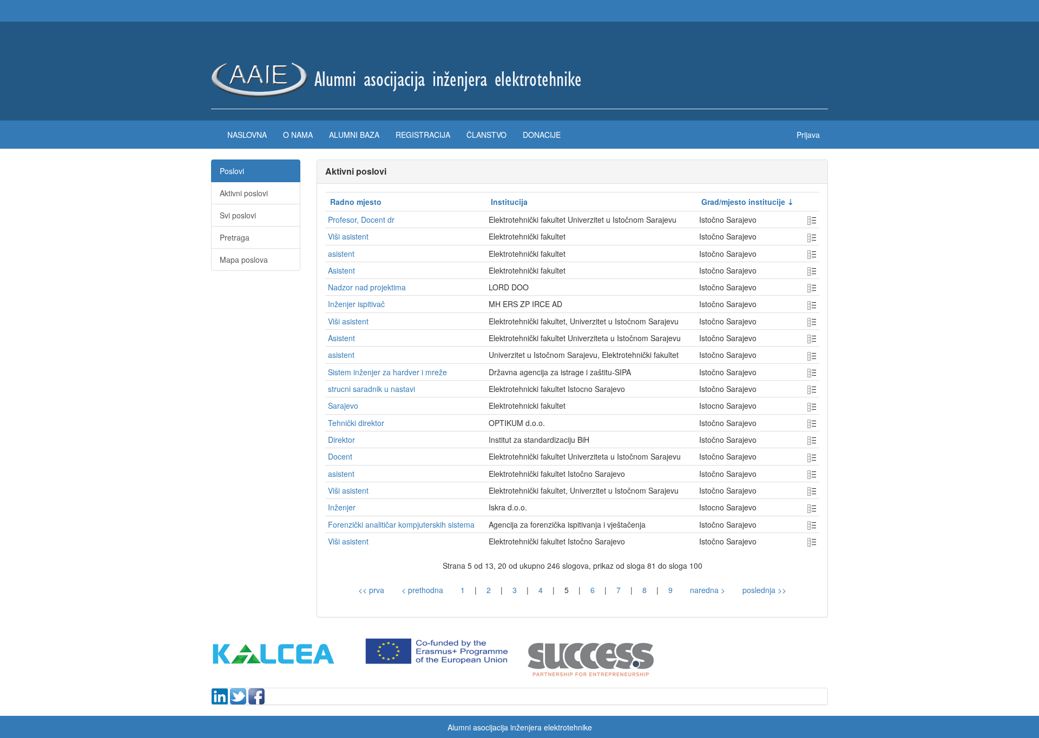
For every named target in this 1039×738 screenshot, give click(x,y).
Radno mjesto (356, 201)
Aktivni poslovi (244, 193)
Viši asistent (348, 236)
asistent (341, 253)
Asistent (341, 270)
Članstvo (486, 134)
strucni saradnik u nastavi (371, 388)
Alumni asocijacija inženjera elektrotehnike (520, 727)
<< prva (371, 589)
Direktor (341, 439)
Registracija (423, 134)
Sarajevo (343, 405)
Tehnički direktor (356, 422)
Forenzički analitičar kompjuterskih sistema (401, 524)
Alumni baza (354, 134)
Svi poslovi (238, 215)
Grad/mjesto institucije (743, 201)
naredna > (707, 589)
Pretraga (234, 237)
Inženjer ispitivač (356, 303)
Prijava (808, 134)
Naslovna (247, 134)
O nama (298, 134)
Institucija (509, 201)
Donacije (542, 134)
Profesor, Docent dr (361, 219)
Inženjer (342, 507)
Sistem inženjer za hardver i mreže (387, 372)
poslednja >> (764, 589)
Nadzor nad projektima (367, 287)
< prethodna (422, 589)
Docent (340, 456)
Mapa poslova (244, 259)
